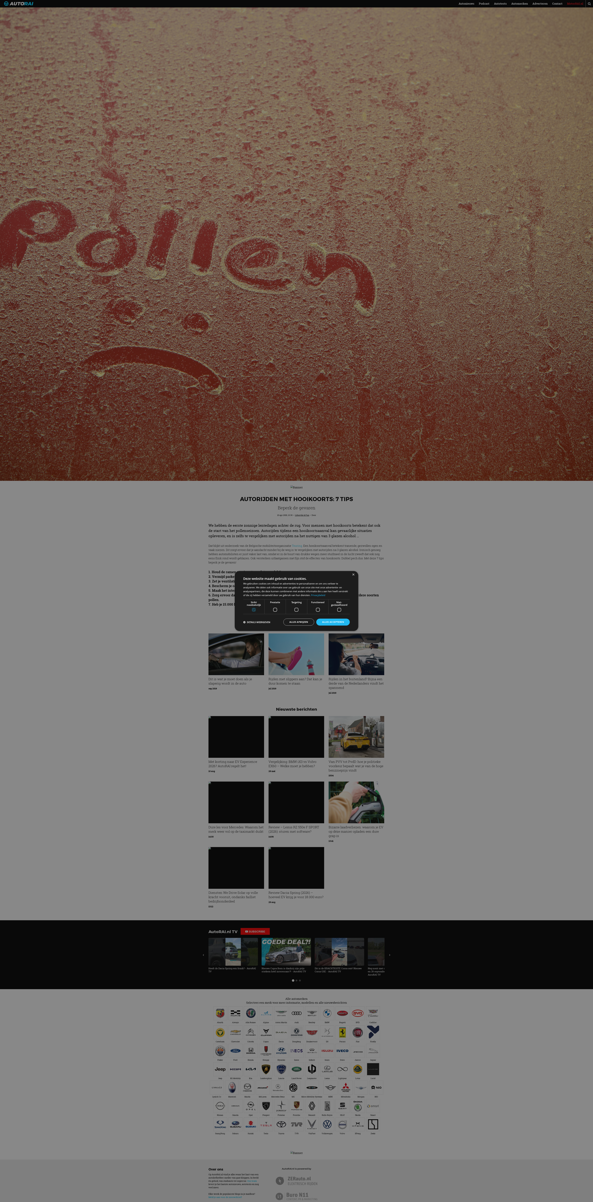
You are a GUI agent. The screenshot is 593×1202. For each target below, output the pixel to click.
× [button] (353, 575)
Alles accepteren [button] (333, 621)
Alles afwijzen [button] (298, 621)
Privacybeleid (318, 595)
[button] (256, 622)
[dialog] (296, 601)
